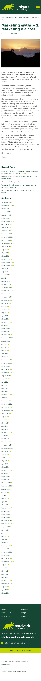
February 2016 (6, 432)
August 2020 (5, 268)
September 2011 (6, 584)
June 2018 (4, 347)
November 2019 (6, 294)
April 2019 (4, 316)
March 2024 (5, 209)
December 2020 (7, 262)
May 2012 (4, 571)
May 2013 (4, 536)
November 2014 (6, 480)
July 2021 (4, 250)
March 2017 (5, 391)
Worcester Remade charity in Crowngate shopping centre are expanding (18, 186)
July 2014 (4, 492)
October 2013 (6, 520)
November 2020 (7, 265)
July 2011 (4, 587)
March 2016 (5, 429)
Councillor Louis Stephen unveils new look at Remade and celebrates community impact (19, 172)
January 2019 (5, 325)
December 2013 (6, 514)
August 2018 (5, 341)
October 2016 (6, 407)
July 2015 (4, 454)
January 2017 (5, 398)
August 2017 (5, 376)
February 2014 (6, 508)
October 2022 (6, 224)
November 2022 (7, 221)
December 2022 (7, 218)
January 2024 (6, 212)
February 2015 (6, 470)
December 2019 (6, 291)
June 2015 (4, 458)
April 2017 (4, 388)
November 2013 (6, 517)
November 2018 (6, 332)
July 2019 (4, 306)
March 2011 (5, 593)
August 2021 (5, 246)
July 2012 (4, 565)
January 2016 (5, 435)
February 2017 (6, 394)
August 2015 (5, 451)
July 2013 (4, 530)
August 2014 (5, 489)
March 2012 (5, 577)
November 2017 (6, 366)
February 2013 (6, 546)
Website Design (6, 671)
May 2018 (4, 350)
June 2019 (4, 309)
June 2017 (4, 382)
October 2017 (6, 369)
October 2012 (6, 558)
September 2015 (7, 448)
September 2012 (7, 561)
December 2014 (6, 476)
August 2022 (5, 227)
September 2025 (7, 205)
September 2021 (7, 243)
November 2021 (6, 237)
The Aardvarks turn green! (10, 182)
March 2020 (5, 281)
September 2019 (7, 300)
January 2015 (5, 473)
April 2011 (4, 590)
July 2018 (4, 344)
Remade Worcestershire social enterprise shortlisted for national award (20, 177)
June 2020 (5, 275)
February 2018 (6, 360)
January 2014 (5, 511)
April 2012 (4, 574)
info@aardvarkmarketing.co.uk (17, 637)
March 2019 (5, 319)
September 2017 (6, 372)
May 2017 (4, 385)
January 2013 (5, 549)
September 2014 (7, 486)
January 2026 (6, 202)
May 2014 (4, 498)
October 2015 (6, 445)
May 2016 (4, 423)
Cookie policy (5, 668)
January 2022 (6, 231)
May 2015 (4, 461)
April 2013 (4, 539)
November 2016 (6, 404)
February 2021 (6, 259)
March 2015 (5, 467)
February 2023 (6, 215)
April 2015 (4, 464)
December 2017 (6, 363)
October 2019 (6, 297)
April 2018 (4, 354)
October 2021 (6, 240)
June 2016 (4, 420)
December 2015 (6, 439)
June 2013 (4, 533)
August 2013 (5, 527)
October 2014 (6, 483)
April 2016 (4, 426)
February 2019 (6, 322)
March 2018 (5, 357)
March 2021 (5, 256)
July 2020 (4, 272)
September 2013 (7, 524)
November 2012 (6, 555)
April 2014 (4, 502)
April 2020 (4, 278)
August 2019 (5, 303)
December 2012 (6, 552)
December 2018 (6, 328)
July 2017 (4, 379)
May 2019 (4, 313)
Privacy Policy (5, 664)
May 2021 (4, 253)
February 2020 (6, 284)
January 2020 (6, 287)
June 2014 (4, 495)
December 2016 (6, 401)
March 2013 (5, 543)
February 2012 (6, 580)
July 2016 (4, 417)
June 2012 (4, 568)
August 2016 (5, 413)
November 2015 (6, 442)
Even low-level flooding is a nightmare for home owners (17, 191)
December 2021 (6, 234)
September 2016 (7, 410)
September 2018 (7, 338)
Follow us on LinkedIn (14, 643)
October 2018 (6, 335)
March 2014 (5, 505)
